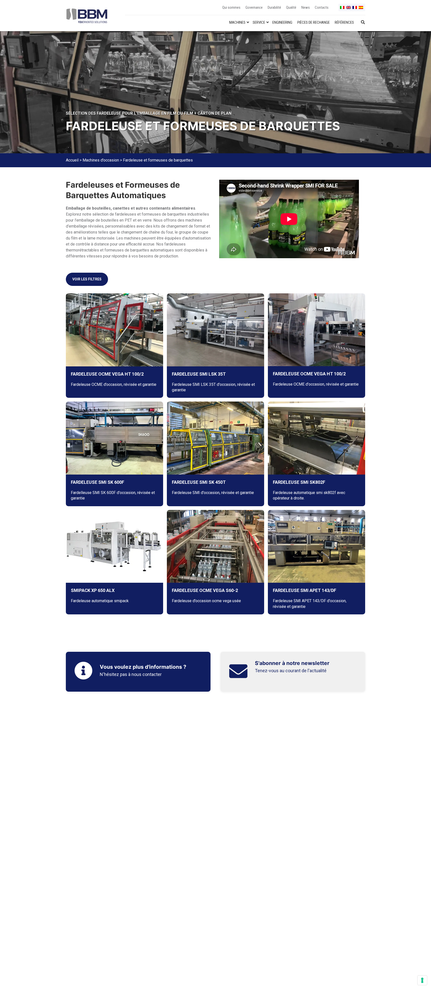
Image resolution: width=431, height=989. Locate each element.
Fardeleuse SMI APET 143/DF (304, 590)
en (348, 9)
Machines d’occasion (101, 160)
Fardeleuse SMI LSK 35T (199, 374)
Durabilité (274, 7)
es (361, 9)
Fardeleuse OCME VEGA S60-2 (205, 590)
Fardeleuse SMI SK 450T (199, 482)
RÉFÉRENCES (344, 22)
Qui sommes (231, 7)
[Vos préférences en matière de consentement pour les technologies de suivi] (422, 980)
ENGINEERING (282, 22)
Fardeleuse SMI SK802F (299, 482)
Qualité (291, 7)
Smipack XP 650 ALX (92, 590)
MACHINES (237, 22)
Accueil (72, 160)
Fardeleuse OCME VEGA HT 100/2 (107, 374)
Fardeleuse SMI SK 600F (97, 482)
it (342, 9)
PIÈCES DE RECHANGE (313, 22)
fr (354, 9)
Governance (254, 7)
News (305, 7)
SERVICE (259, 22)
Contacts (321, 7)
